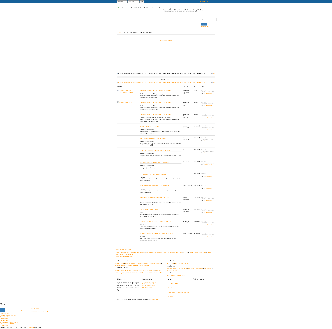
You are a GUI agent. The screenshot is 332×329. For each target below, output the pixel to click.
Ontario (191, 252)
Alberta (117, 252)
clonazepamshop (208, 93)
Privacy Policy (172, 292)
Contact (149, 32)
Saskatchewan (119, 254)
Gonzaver (170, 283)
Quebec (209, 252)
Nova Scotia (179, 252)
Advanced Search (205, 26)
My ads (142, 32)
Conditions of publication (175, 287)
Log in (141, 1)
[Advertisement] (166, 59)
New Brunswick (141, 252)
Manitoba (133, 252)
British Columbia (125, 252)
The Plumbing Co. (147, 287)
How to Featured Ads (183, 292)
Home (119, 32)
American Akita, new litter (149, 282)
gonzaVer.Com (154, 299)
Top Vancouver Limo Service (149, 283)
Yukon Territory (128, 254)
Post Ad (125, 32)
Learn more (31, 327)
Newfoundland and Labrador (154, 252)
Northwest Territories (169, 252)
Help (176, 283)
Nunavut (185, 252)
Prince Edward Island (200, 252)
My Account (134, 32)
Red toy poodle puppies (148, 285)
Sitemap (170, 296)
